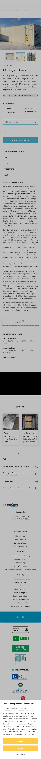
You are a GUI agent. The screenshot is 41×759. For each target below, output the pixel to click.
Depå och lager (20, 563)
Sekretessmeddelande (20, 600)
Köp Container (20, 540)
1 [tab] (16, 453)
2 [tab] (18, 453)
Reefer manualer (20, 582)
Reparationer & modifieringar (20, 556)
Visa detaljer (20, 755)
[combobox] (20, 122)
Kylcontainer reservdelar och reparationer (20, 570)
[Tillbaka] (3, 10)
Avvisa (20, 748)
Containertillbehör (20, 543)
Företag (20, 574)
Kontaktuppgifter (20, 593)
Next (38, 56)
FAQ (20, 586)
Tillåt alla (20, 741)
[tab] (20, 466)
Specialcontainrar (20, 546)
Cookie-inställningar (20, 596)
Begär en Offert (20, 531)
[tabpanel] (11, 429)
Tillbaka (7, 66)
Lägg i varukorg (20, 140)
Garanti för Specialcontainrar (20, 603)
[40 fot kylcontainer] (20, 34)
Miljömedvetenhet (20, 589)
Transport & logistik (20, 559)
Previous (2, 56)
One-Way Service (20, 566)
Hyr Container (20, 536)
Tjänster (20, 551)
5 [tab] (24, 453)
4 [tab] (22, 453)
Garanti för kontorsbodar (20, 606)
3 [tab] (20, 453)
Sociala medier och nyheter (20, 579)
